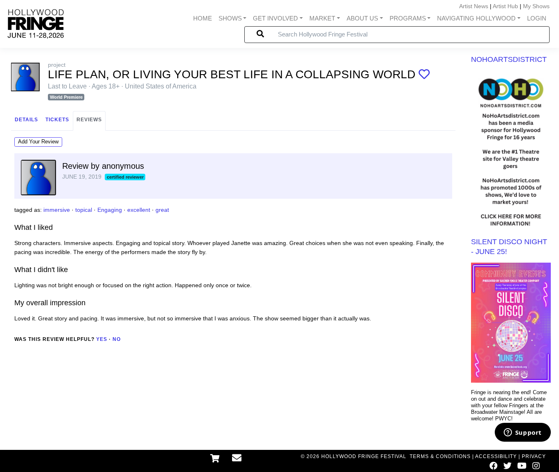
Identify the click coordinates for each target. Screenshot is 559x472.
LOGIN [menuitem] (536, 18)
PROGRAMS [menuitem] (408, 18)
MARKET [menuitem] (322, 18)
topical (83, 209)
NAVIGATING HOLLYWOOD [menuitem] (476, 18)
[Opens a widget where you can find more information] (522, 433)
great (162, 209)
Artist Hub (505, 6)
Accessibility (496, 456)
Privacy (534, 456)
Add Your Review (38, 141)
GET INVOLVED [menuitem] (275, 18)
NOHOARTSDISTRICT (509, 59)
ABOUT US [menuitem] (362, 18)
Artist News (473, 6)
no (117, 339)
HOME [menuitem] (202, 18)
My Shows (536, 6)
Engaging (109, 209)
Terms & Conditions (440, 456)
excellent (138, 209)
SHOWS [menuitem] (230, 18)
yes (101, 339)
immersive (56, 209)
